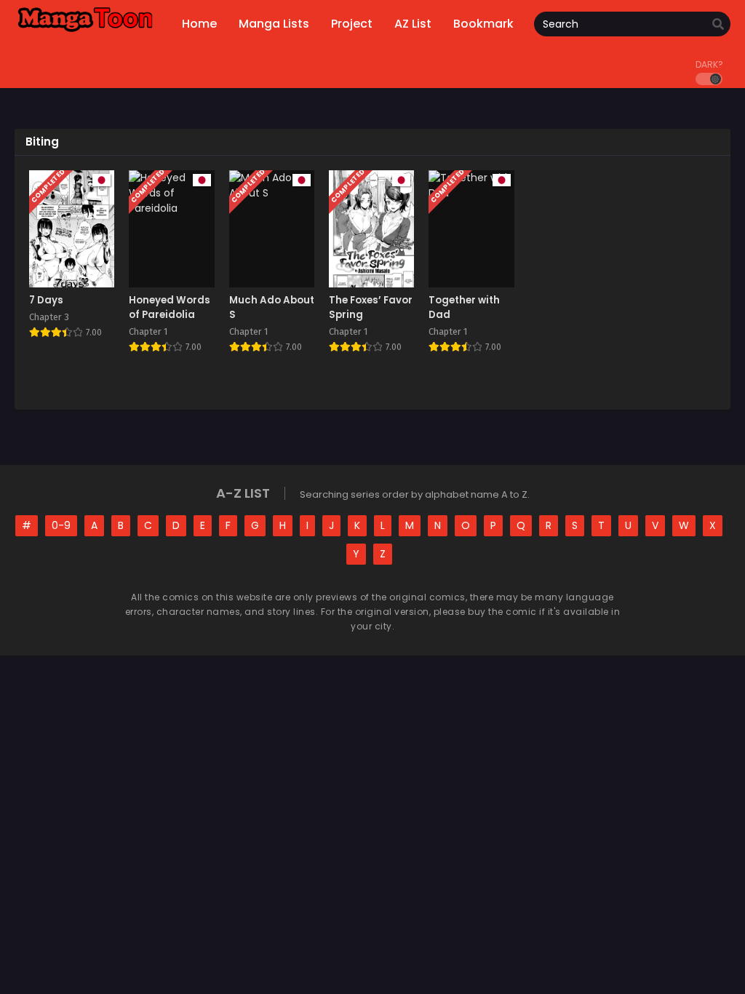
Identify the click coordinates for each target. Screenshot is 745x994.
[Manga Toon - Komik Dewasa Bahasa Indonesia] (85, 31)
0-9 (61, 525)
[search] (718, 25)
